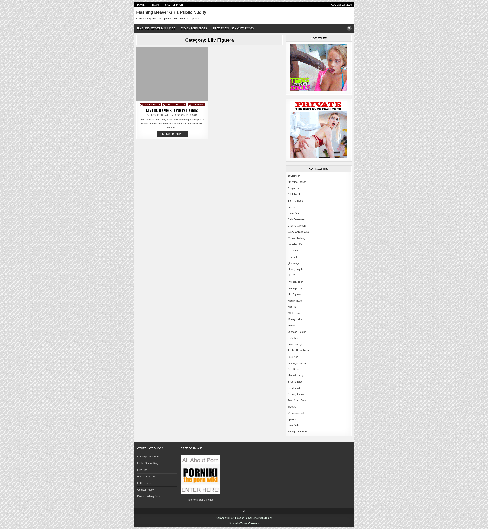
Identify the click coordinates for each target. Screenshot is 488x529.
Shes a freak (295, 381)
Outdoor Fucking (297, 331)
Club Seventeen (296, 219)
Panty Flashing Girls (148, 496)
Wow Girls (293, 425)
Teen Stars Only (297, 400)
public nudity (175, 104)
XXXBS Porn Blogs (194, 28)
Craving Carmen (297, 225)
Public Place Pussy (299, 350)
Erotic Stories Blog (147, 463)
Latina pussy (295, 288)
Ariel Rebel (294, 194)
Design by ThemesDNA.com (244, 523)
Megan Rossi (295, 300)
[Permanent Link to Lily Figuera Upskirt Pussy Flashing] (172, 74)
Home (141, 4)
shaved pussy (295, 375)
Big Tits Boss (295, 200)
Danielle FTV (295, 244)
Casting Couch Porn (148, 456)
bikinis (291, 207)
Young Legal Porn (297, 431)
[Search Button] (349, 28)
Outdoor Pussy (145, 489)
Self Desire (294, 369)
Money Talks (295, 319)
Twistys (292, 406)
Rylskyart (293, 356)
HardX (291, 275)
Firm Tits (142, 469)
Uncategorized (296, 413)
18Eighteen (294, 175)
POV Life (293, 338)
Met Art (292, 306)
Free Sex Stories (146, 476)
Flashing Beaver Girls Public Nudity (171, 12)
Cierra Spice (294, 213)
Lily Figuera (152, 104)
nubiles (292, 325)
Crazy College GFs (298, 232)
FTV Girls (293, 250)
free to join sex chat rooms (233, 28)
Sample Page (174, 4)
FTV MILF (293, 256)
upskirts (198, 104)
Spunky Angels (296, 394)
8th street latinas (297, 181)
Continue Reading (173, 134)
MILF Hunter (295, 313)
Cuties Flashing (296, 238)
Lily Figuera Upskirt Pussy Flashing (172, 110)
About (155, 4)
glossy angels (295, 269)
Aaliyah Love (295, 188)
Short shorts (294, 388)
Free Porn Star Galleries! (200, 499)
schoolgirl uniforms (298, 363)
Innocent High (295, 281)
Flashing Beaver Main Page (156, 28)
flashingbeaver (160, 115)
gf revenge (293, 263)
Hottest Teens (145, 483)
